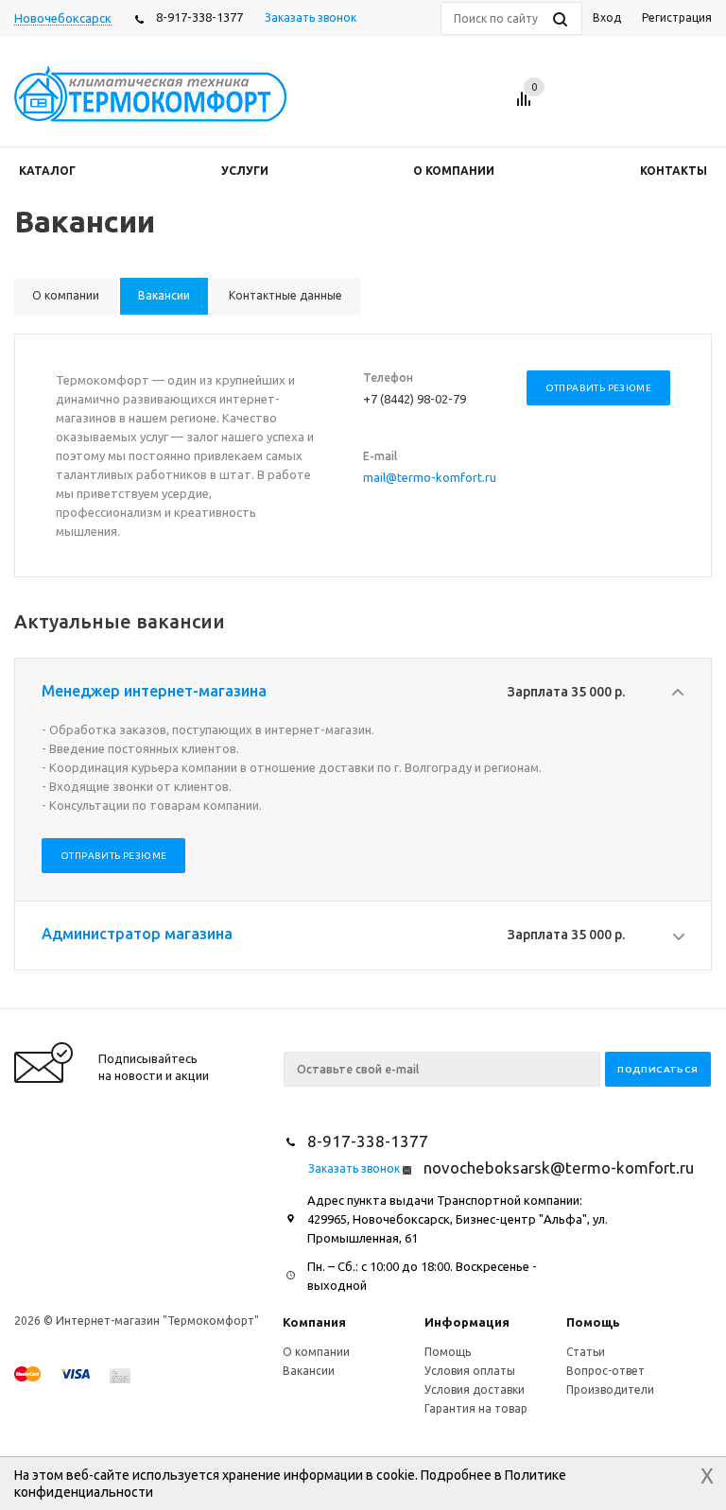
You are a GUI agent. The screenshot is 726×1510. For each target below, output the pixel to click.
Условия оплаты (469, 1370)
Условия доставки (474, 1389)
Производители (610, 1389)
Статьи (585, 1352)
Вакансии (309, 1370)
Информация (467, 1322)
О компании (316, 1352)
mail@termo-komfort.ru (429, 477)
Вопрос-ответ (605, 1370)
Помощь (593, 1322)
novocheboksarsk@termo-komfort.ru (559, 1167)
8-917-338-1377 (199, 17)
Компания (314, 1322)
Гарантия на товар (475, 1408)
